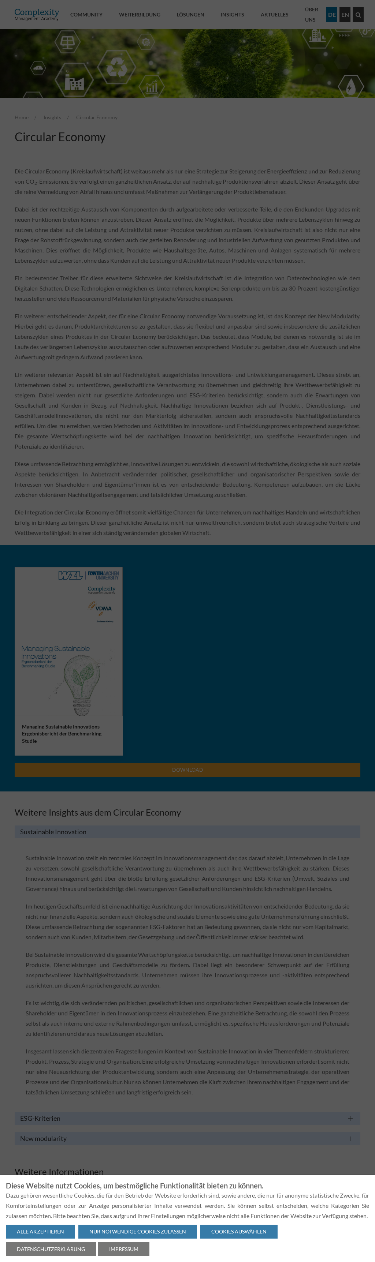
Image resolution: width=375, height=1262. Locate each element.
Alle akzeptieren (40, 1231)
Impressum (123, 1249)
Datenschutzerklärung (51, 1249)
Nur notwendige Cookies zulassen (137, 1231)
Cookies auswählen (239, 1231)
